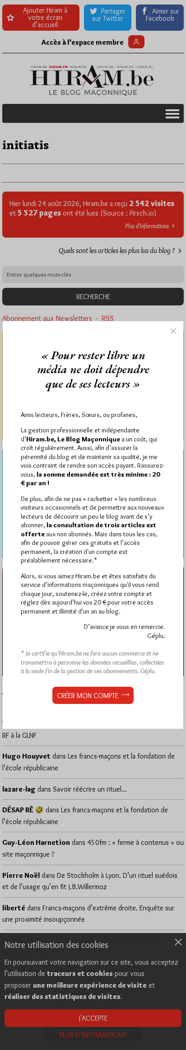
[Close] (173, 331)
